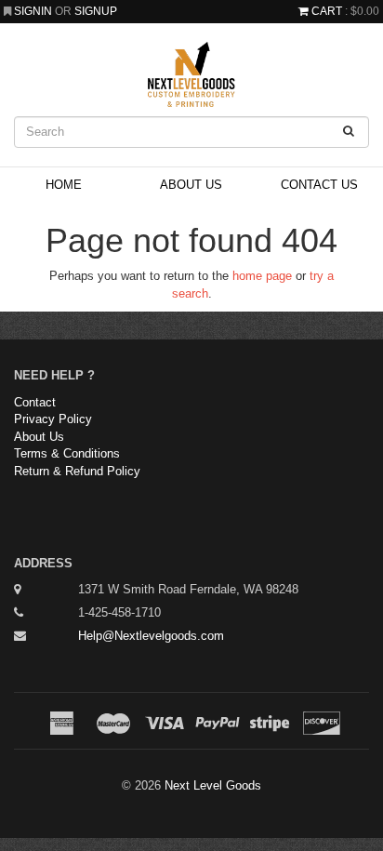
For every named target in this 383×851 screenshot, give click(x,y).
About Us (191, 185)
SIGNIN (34, 11)
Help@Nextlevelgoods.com (151, 636)
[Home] (191, 74)
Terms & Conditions (67, 453)
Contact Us (319, 185)
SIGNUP (95, 11)
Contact (35, 402)
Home (64, 185)
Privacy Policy (53, 419)
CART (327, 11)
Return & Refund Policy (77, 471)
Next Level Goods (213, 785)
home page (262, 276)
